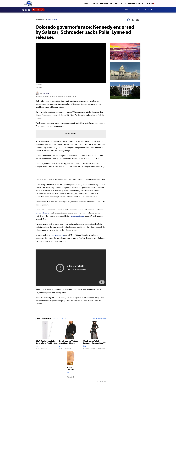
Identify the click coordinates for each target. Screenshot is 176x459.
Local (95, 4)
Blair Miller (46, 93)
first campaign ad (77, 216)
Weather (114, 4)
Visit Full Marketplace (99, 318)
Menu (86, 3)
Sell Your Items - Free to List (60, 319)
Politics (127, 10)
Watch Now (147, 4)
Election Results (148, 10)
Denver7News (23, 10)
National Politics (136, 10)
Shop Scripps (134, 4)
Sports (122, 4)
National (104, 4)
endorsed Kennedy (43, 212)
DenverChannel (29, 10)
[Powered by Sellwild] (103, 382)
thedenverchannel (26, 10)
